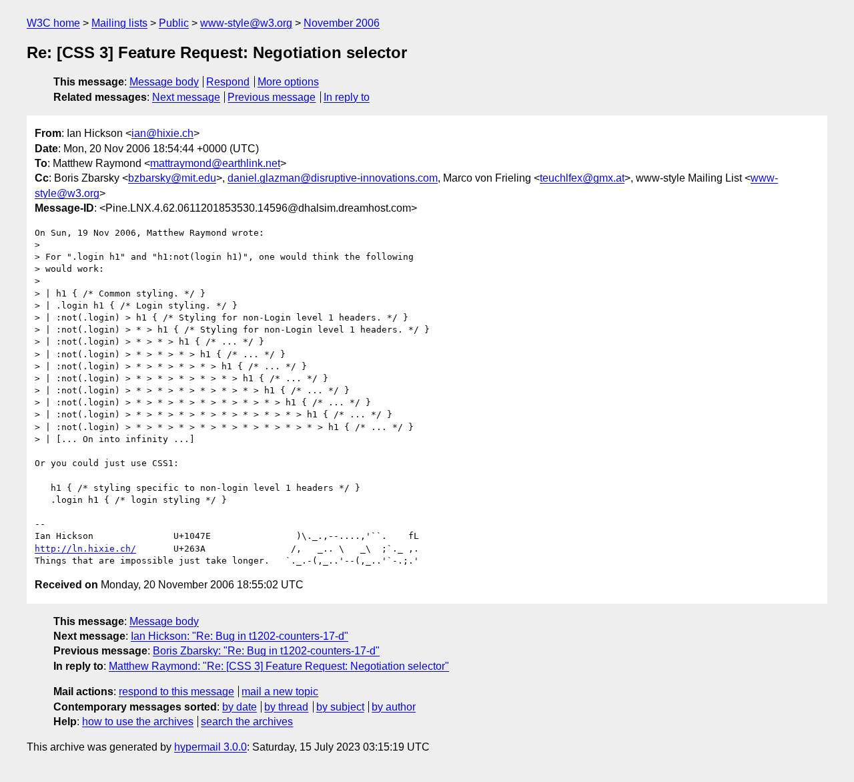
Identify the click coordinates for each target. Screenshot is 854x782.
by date (239, 707)
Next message (186, 97)
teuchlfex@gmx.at (582, 178)
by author (394, 707)
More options (288, 81)
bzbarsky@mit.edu (172, 178)
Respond (228, 81)
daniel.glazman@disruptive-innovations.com (333, 178)
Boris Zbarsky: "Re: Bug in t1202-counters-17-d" (266, 650)
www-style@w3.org (246, 23)
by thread (286, 707)
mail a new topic (280, 691)
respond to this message (176, 691)
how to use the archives (137, 721)
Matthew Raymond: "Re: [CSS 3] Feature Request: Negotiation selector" (279, 666)
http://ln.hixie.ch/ (85, 549)
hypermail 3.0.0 (210, 747)
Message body (164, 81)
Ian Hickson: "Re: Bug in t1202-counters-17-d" (239, 636)
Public (174, 23)
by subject (340, 707)
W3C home (53, 23)
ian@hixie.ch (162, 133)
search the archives (247, 721)
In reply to (347, 97)
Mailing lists (119, 23)
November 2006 (342, 23)
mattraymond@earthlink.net (215, 163)
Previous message (272, 97)
